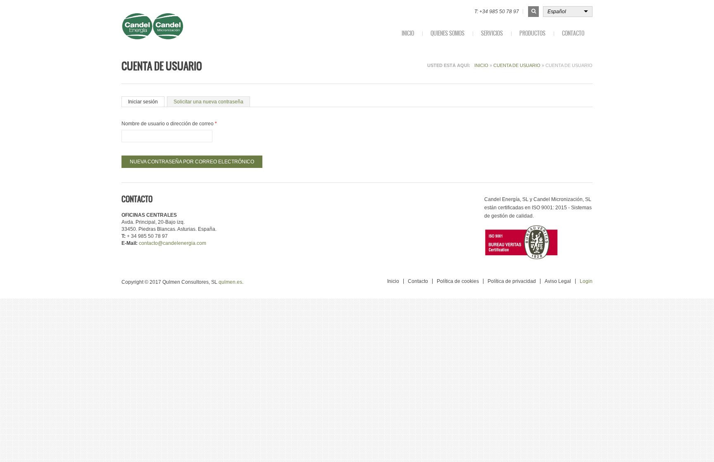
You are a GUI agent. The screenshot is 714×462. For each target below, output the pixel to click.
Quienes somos (447, 33)
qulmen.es (230, 282)
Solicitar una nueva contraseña (212, 102)
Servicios (492, 33)
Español (556, 11)
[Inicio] (175, 26)
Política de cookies (458, 281)
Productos (532, 33)
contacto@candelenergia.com (172, 243)
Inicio (408, 33)
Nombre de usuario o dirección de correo (169, 124)
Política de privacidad (512, 281)
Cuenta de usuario (516, 65)
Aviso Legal (558, 281)
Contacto (573, 33)
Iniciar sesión (143, 102)
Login (586, 281)
